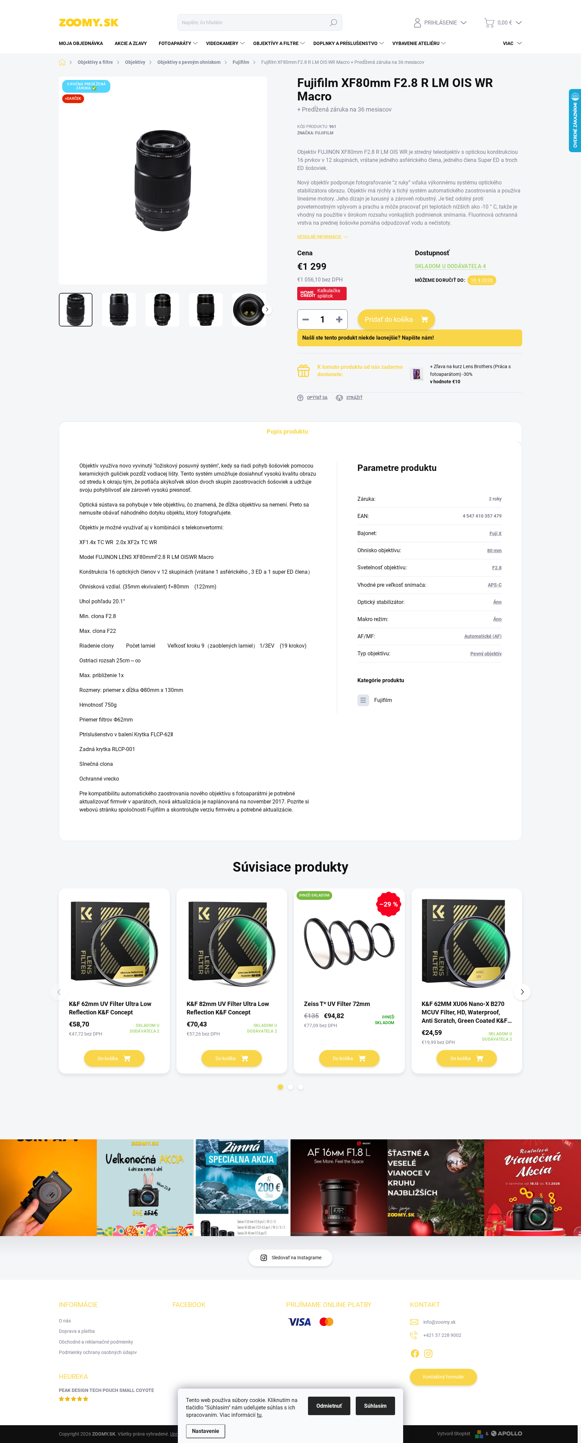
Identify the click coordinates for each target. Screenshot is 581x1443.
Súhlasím (375, 1406)
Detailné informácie (319, 236)
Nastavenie (205, 1431)
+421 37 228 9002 (442, 1335)
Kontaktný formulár (443, 1377)
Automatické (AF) (483, 636)
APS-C (495, 584)
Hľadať (333, 22)
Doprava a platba (77, 1331)
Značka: (315, 133)
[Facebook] (415, 1352)
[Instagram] (428, 1352)
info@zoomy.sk (439, 1322)
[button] (280, 1087)
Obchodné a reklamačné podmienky (96, 1342)
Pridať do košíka (389, 319)
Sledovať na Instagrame (296, 1257)
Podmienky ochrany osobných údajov (98, 1352)
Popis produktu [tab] (287, 431)
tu (259, 1415)
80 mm (494, 550)
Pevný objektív (486, 653)
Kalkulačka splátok (328, 293)
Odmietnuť (329, 1406)
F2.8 (497, 567)
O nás (65, 1320)
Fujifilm (383, 700)
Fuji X (496, 533)
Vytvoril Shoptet (453, 1433)
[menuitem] (83, 43)
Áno (497, 602)
